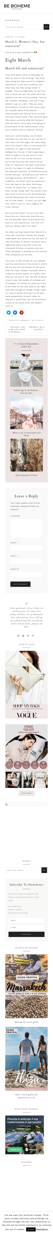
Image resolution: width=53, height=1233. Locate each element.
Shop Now (26, 793)
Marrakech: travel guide (26, 1022)
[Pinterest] (29, 636)
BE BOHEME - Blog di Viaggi (17, 7)
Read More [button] (42, 1229)
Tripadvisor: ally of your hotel (37, 328)
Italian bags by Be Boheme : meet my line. (26, 391)
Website (14, 569)
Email (14, 556)
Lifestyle (9, 37)
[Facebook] (34, 636)
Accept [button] (31, 1229)
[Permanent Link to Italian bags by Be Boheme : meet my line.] (26, 386)
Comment (15, 516)
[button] (47, 6)
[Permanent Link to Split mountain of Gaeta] (26, 471)
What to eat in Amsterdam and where (27, 434)
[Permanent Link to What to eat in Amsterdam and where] (26, 428)
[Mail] (19, 636)
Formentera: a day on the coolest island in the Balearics (16, 329)
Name (14, 543)
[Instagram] (24, 636)
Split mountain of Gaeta (26, 475)
